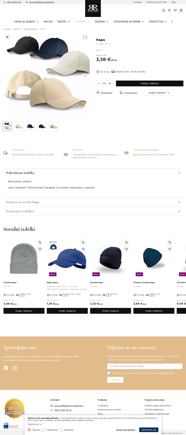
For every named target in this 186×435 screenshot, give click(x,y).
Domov (6, 29)
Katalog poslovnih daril (157, 2)
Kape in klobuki (30, 29)
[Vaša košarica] (181, 10)
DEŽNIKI (100, 21)
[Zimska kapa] (23, 258)
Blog (173, 2)
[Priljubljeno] (39, 249)
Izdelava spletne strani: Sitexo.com (167, 433)
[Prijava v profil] (169, 10)
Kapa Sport (52, 282)
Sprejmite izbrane (125, 429)
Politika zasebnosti (154, 409)
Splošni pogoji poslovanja (158, 405)
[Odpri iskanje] (163, 10)
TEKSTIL (62, 21)
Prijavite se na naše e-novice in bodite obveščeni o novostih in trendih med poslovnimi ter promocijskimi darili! (143, 358)
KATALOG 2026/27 (24, 21)
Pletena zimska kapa (144, 282)
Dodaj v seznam (157, 92)
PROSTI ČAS (156, 21)
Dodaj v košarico (149, 83)
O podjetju (137, 2)
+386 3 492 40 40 (13, 2)
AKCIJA (48, 21)
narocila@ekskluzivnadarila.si (41, 2)
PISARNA (80, 21)
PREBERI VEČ (168, 373)
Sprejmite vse (149, 429)
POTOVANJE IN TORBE (127, 21)
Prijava (115, 379)
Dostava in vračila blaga (157, 414)
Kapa (42, 29)
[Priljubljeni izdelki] (175, 10)
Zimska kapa (9, 282)
